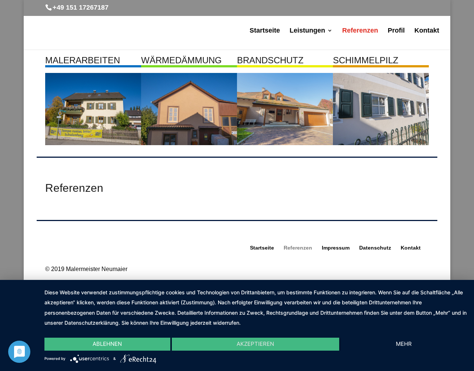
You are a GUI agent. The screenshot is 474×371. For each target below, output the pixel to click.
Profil (396, 31)
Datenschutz (375, 248)
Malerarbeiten (82, 60)
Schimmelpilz (365, 60)
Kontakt (426, 31)
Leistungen (307, 31)
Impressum (336, 248)
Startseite (265, 31)
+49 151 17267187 (81, 7)
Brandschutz (270, 60)
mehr (404, 343)
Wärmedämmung (181, 60)
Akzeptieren (255, 343)
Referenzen (360, 31)
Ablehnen (107, 343)
